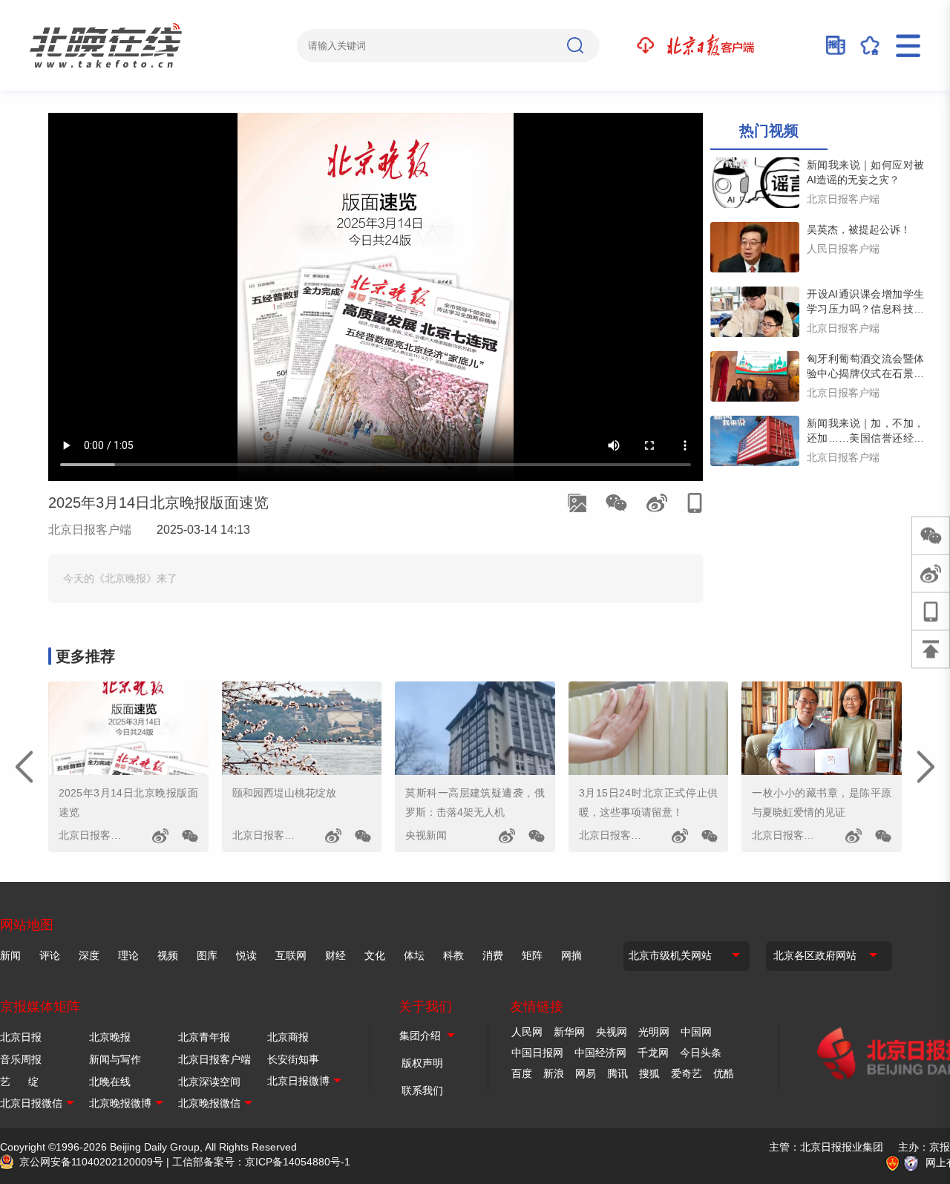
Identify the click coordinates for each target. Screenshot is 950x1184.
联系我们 (422, 1090)
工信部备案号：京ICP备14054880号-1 (261, 1162)
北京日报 (21, 1037)
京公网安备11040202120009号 (91, 1162)
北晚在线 (110, 1081)
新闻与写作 (115, 1059)
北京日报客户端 (89, 529)
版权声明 (422, 1063)
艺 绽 (19, 1081)
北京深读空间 (209, 1081)
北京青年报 (204, 1037)
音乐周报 (21, 1059)
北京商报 (288, 1037)
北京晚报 (110, 1037)
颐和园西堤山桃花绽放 (284, 793)
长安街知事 (293, 1059)
